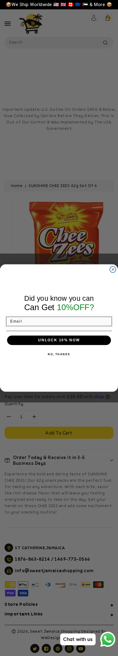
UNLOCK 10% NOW (59, 340)
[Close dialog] (113, 269)
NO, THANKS (59, 354)
